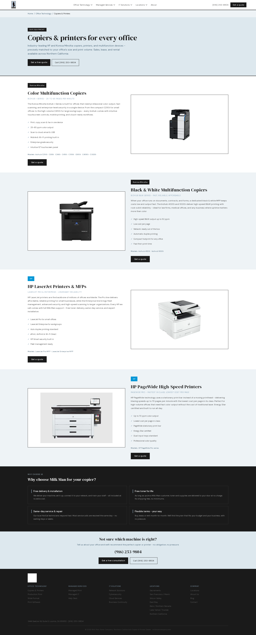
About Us (194, 594)
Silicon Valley (155, 598)
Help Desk (72, 598)
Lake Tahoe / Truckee (159, 610)
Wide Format (33, 598)
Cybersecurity (115, 594)
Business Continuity (118, 602)
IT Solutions (124, 5)
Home (30, 13)
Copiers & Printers (36, 590)
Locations (140, 5)
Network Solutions (117, 590)
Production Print (35, 594)
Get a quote (238, 5)
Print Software (34, 602)
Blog (192, 598)
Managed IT (73, 594)
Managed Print (75, 590)
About (154, 5)
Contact (193, 602)
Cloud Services (115, 598)
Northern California (158, 614)
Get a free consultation (113, 560)
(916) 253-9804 (220, 5)
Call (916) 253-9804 (65, 62)
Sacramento (155, 590)
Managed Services (104, 5)
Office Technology (81, 5)
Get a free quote (39, 62)
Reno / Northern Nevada (160, 606)
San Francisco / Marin (160, 594)
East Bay (154, 602)
